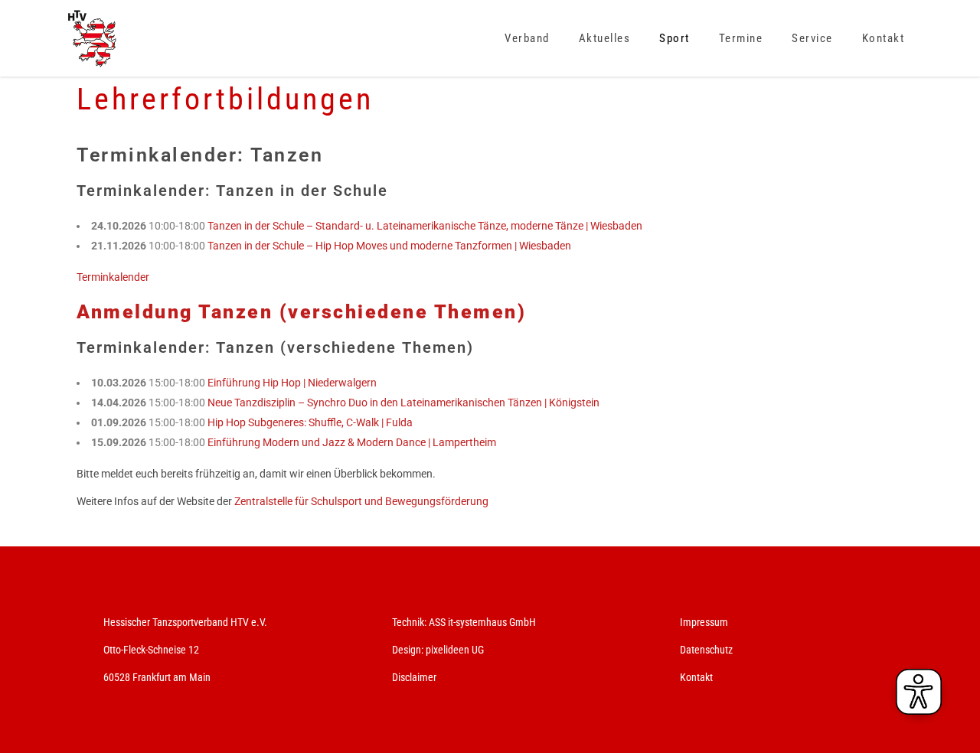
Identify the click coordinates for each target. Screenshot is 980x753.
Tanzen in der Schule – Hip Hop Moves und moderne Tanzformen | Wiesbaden (389, 246)
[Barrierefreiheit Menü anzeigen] (919, 692)
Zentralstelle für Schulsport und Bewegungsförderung (361, 501)
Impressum (704, 622)
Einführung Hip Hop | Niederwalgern (292, 382)
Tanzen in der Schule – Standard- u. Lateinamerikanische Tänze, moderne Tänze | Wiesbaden (424, 226)
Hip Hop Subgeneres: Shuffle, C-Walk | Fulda (310, 422)
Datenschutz (706, 650)
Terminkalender (113, 277)
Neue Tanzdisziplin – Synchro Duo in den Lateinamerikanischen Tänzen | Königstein (403, 402)
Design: (407, 650)
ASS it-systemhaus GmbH (482, 622)
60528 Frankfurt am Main (157, 677)
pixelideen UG (455, 650)
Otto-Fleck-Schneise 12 (151, 650)
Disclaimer (414, 677)
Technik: (410, 622)
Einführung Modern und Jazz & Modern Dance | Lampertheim (351, 442)
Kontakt (696, 677)
